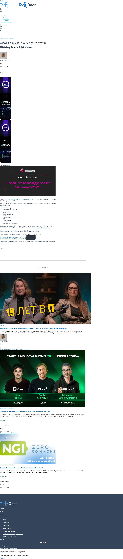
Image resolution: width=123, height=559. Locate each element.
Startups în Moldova (11, 433)
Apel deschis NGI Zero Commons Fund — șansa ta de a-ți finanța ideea (22, 468)
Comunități (6, 19)
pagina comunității (38, 228)
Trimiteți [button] (2, 558)
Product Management (5, 165)
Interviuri (2, 325)
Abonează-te (3, 25)
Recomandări (9, 38)
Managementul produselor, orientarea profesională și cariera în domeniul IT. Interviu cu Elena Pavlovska (33, 328)
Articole (5, 16)
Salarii (4, 17)
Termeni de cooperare (9, 531)
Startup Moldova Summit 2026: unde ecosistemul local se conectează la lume (25, 412)
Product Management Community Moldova (18, 199)
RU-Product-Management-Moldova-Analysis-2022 (13, 237)
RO (1, 11)
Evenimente (6, 20)
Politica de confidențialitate (10, 537)
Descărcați (30, 239)
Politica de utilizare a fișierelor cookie (13, 534)
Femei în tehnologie (24, 349)
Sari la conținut (4, 1)
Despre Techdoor (7, 22)
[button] (43, 514)
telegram (47, 228)
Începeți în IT (15, 349)
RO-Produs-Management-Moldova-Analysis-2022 (13, 239)
